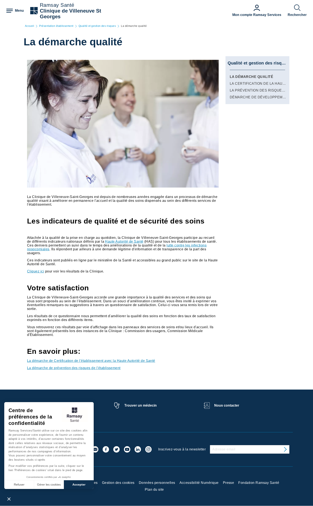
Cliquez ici (35, 271)
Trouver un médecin (140, 405)
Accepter (78, 484)
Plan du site (154, 489)
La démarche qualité (251, 77)
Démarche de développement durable (269, 97)
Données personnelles (157, 482)
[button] (9, 499)
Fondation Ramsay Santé (258, 482)
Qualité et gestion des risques (97, 26)
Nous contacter (226, 405)
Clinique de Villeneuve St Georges (70, 13)
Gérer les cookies (49, 484)
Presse (228, 482)
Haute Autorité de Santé (124, 241)
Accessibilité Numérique (199, 482)
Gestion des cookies (118, 482)
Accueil (29, 26)
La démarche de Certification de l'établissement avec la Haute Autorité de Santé (91, 361)
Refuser (19, 484)
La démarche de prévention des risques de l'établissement (74, 368)
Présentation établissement (56, 26)
